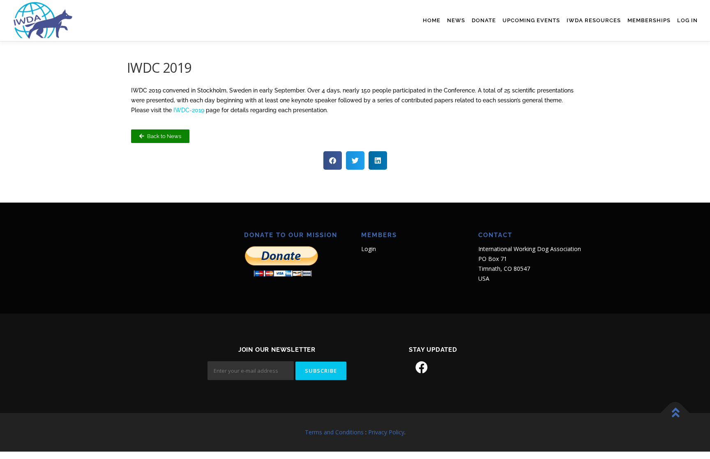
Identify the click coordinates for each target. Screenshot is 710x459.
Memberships (649, 20)
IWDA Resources (594, 20)
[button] (332, 160)
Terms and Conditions (334, 432)
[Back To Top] (675, 413)
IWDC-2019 (188, 110)
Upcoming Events (531, 20)
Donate (484, 20)
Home (431, 20)
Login (368, 249)
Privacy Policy (386, 432)
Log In (687, 20)
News (456, 20)
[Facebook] (421, 367)
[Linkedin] (444, 367)
